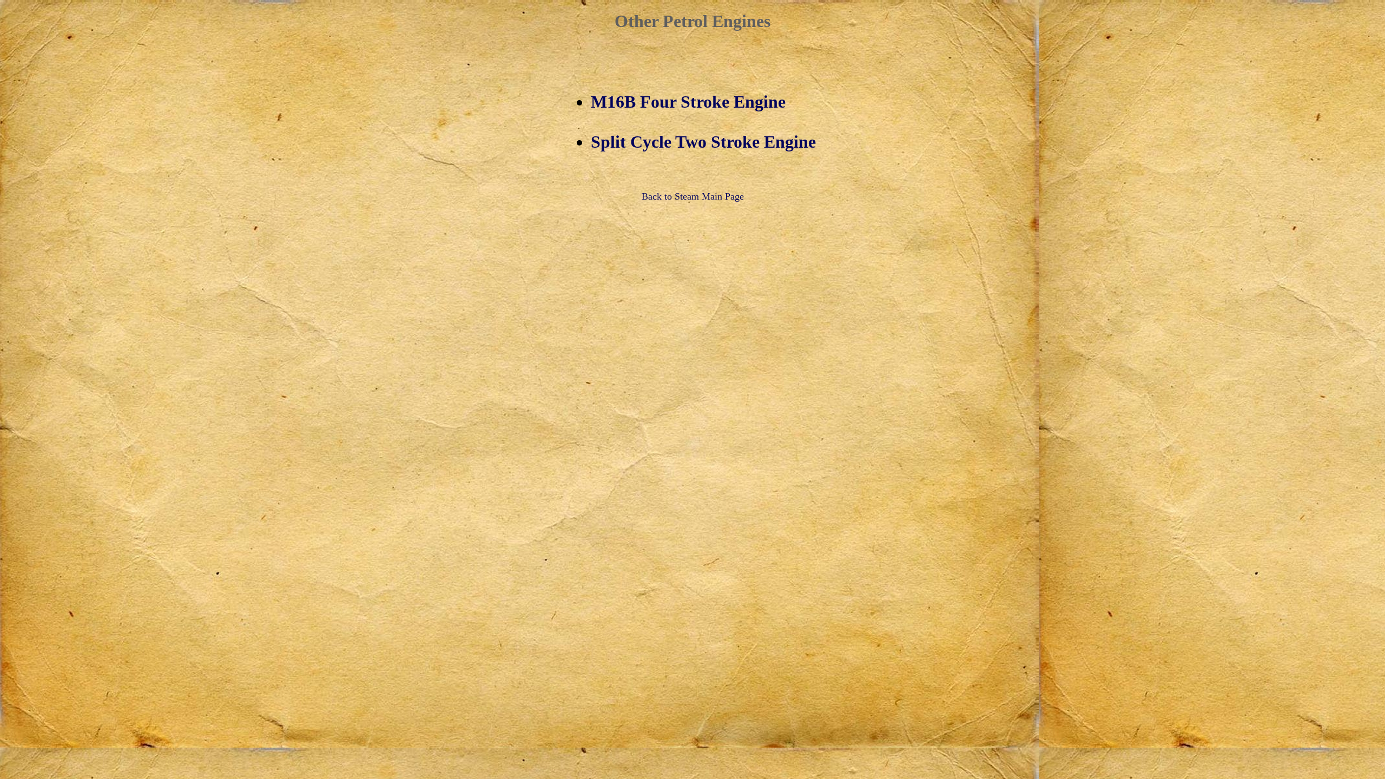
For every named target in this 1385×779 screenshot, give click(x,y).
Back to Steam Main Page (693, 196)
